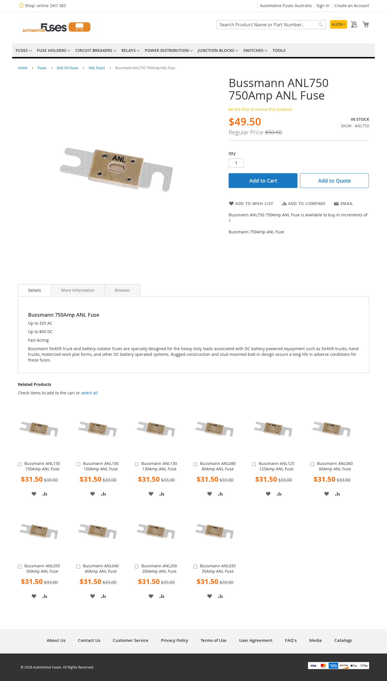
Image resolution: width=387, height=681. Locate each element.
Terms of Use (214, 640)
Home (23, 67)
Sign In (322, 5)
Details (34, 290)
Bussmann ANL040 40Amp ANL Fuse (101, 568)
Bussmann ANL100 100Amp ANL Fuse (101, 466)
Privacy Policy (174, 640)
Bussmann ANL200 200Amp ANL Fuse (159, 568)
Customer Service (130, 640)
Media (315, 640)
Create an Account (351, 5)
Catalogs (343, 640)
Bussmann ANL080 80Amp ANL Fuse (218, 466)
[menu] (193, 50)
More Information (78, 290)
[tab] (34, 289)
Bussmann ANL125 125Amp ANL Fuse (276, 466)
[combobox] (271, 24)
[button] (338, 24)
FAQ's (291, 640)
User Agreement (256, 640)
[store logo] (57, 27)
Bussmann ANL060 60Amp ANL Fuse (335, 466)
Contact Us (89, 640)
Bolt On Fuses (68, 67)
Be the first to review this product (260, 109)
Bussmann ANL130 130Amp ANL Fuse (159, 466)
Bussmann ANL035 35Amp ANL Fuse (218, 568)
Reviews (122, 290)
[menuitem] (22, 50)
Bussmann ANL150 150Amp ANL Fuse (42, 466)
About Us (56, 640)
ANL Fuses (97, 67)
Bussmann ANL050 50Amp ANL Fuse (42, 568)
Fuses (43, 67)
